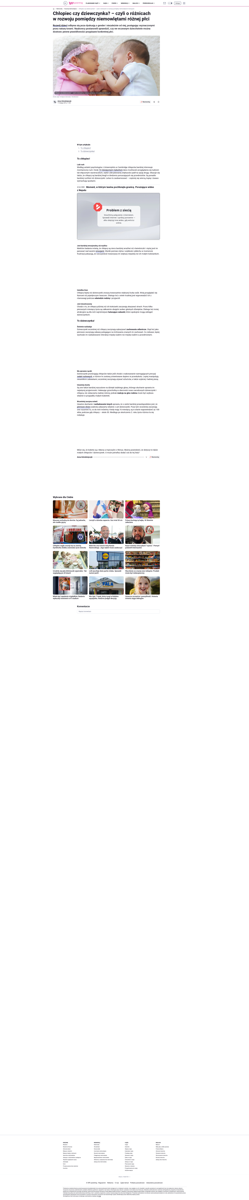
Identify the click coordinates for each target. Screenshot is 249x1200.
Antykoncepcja (129, 1170)
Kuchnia (65, 1168)
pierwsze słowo (83, 407)
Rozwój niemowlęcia (99, 1153)
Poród (114, 3)
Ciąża (105, 3)
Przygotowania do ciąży (131, 1168)
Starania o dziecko (130, 1166)
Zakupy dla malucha (161, 1159)
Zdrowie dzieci (67, 1149)
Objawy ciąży (128, 1149)
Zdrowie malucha (160, 1151)
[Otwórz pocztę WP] (164, 3)
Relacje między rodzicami (69, 1153)
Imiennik (127, 1147)
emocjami (100, 251)
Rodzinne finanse (67, 1147)
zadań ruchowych (84, 376)
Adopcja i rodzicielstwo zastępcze (72, 1157)
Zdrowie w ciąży (129, 1155)
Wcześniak (97, 1147)
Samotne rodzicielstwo (69, 1155)
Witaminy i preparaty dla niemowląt (103, 1159)
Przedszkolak (148, 3)
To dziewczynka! (88, 151)
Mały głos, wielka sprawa (162, 1147)
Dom (64, 1164)
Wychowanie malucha (161, 1155)
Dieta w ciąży (128, 1157)
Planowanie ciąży (92, 3)
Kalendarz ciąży (129, 1151)
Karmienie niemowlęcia (100, 1151)
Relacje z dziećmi (67, 1151)
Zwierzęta (65, 1162)
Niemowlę (124, 3)
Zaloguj (177, 3)
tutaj (99, 1196)
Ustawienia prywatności (154, 1183)
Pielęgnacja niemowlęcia (100, 1155)
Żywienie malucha (160, 1153)
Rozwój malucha (160, 1157)
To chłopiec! (86, 148)
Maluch (135, 3)
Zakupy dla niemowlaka (100, 1162)
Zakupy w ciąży (129, 1162)
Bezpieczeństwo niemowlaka (101, 1157)
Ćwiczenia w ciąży (129, 1159)
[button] (170, 3)
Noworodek (97, 1149)
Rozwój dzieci (60, 25)
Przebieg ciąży (128, 1153)
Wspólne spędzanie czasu (70, 1159)
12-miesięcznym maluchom (111, 170)
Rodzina (65, 1144)
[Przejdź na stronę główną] (65, 5)
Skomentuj (146, 102)
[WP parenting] (77, 3)
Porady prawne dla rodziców (70, 1166)
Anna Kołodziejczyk (64, 101)
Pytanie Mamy (159, 1149)
